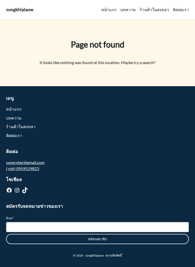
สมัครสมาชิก (97, 239)
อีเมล (10, 218)
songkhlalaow (20, 9)
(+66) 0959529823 (22, 168)
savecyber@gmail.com (25, 162)
